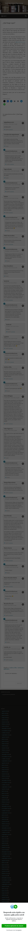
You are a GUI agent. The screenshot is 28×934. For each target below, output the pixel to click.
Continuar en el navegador (14, 930)
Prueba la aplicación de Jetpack (14, 926)
